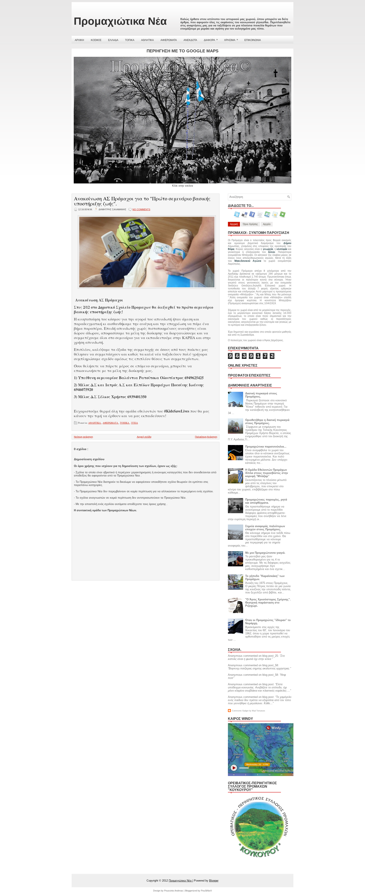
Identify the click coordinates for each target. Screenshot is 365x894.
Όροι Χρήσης (250, 224)
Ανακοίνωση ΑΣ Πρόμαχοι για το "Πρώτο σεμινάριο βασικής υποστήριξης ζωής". (142, 201)
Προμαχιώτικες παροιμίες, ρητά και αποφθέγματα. (266, 501)
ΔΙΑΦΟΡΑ (211, 40)
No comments (141, 209)
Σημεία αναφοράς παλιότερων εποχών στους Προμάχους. (265, 528)
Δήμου (287, 243)
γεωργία (268, 249)
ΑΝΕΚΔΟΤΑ (190, 40)
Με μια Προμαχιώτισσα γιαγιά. (265, 552)
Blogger (213, 880)
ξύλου (271, 252)
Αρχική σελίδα (144, 436)
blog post (268, 684)
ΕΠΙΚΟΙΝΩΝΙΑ (252, 40)
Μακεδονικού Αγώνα (247, 260)
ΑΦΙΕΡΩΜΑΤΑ (169, 40)
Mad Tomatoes (258, 711)
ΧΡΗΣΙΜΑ (231, 40)
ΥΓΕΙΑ (134, 422)
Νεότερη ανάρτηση (83, 436)
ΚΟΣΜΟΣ (96, 40)
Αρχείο (267, 224)
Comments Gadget (240, 711)
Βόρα (231, 249)
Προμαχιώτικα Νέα (120, 21)
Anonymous (235, 655)
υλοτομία (281, 249)
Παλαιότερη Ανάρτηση (206, 436)
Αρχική (234, 224)
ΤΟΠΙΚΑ (129, 40)
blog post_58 (270, 665)
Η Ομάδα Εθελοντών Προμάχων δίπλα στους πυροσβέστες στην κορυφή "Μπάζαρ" (266, 473)
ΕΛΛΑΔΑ (113, 40)
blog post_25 (270, 655)
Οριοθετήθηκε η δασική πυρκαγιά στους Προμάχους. (267, 421)
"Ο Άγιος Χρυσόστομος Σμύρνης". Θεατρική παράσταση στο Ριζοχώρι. (268, 602)
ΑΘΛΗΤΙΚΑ (147, 40)
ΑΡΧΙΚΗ (79, 40)
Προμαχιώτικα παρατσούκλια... (265, 446)
